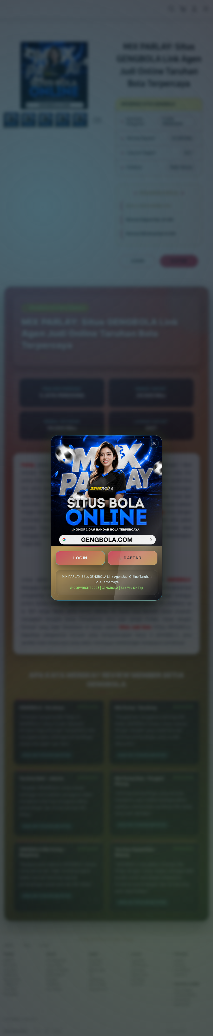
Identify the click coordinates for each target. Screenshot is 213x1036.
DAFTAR (133, 558)
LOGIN (80, 558)
